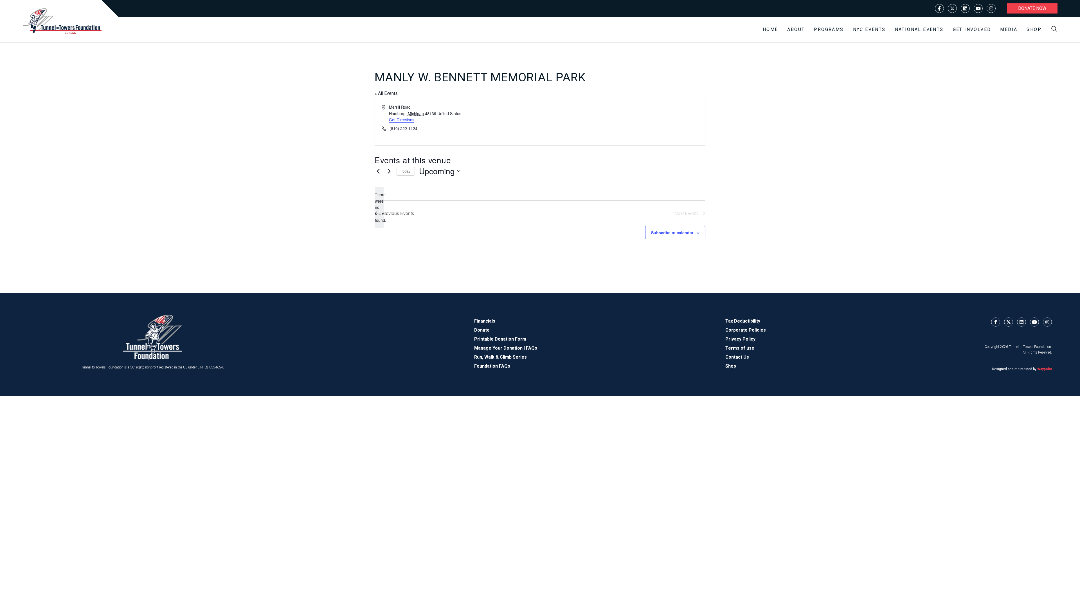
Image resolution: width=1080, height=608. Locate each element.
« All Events (386, 93)
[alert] (379, 207)
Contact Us (737, 357)
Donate (482, 330)
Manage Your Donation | (500, 348)
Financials (484, 321)
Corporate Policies (745, 330)
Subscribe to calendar (672, 232)
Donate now (1032, 8)
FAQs (531, 348)
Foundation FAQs (492, 366)
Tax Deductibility (742, 321)
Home (770, 29)
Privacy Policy (740, 339)
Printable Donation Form (500, 339)
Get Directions (401, 119)
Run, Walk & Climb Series (500, 357)
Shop (1034, 29)
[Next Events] (389, 171)
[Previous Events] (378, 171)
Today (405, 171)
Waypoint (1044, 369)
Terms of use (739, 348)
